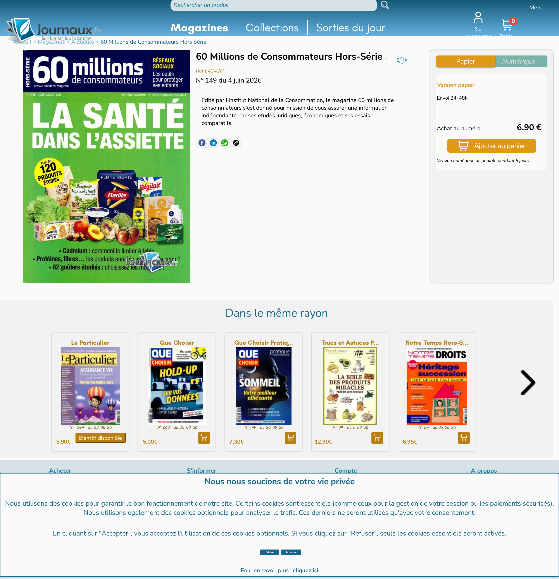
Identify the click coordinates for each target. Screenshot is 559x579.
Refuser (269, 552)
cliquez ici (305, 570)
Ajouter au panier (499, 145)
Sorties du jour (350, 27)
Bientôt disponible (100, 437)
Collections (272, 27)
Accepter (291, 552)
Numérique (518, 61)
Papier (465, 61)
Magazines (199, 27)
